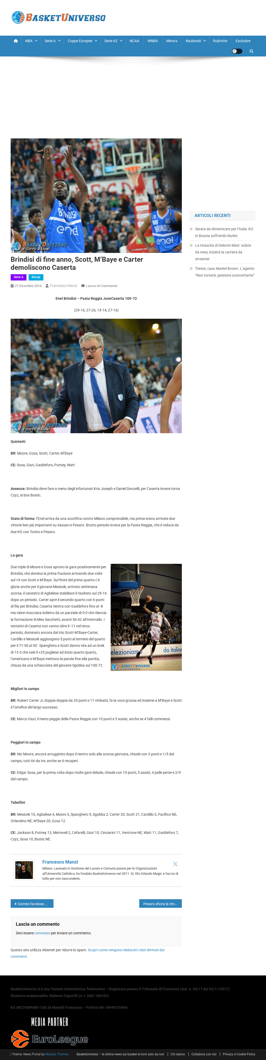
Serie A (50, 41)
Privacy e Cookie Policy (239, 1054)
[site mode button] (237, 51)
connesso (42, 933)
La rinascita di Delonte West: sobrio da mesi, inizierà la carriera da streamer (223, 252)
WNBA (153, 41)
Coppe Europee (80, 41)
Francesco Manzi (63, 286)
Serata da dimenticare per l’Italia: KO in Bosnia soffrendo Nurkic (224, 232)
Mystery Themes (56, 1054)
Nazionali (193, 41)
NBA (28, 41)
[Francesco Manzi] (24, 870)
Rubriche (220, 41)
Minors (171, 41)
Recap (36, 277)
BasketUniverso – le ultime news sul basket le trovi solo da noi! (120, 1054)
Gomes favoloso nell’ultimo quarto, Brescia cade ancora (36, 904)
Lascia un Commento (101, 286)
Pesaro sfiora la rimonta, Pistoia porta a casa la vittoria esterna (162, 904)
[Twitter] (175, 864)
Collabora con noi (203, 1054)
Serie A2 (110, 41)
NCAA (134, 41)
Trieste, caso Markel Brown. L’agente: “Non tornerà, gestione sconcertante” (225, 271)
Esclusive (243, 41)
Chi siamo (178, 1054)
